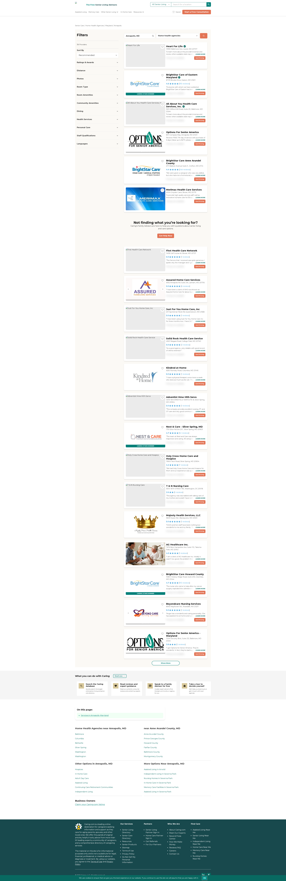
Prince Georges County (154, 739)
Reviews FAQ (175, 848)
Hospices (79, 769)
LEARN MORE (200, 54)
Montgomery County (153, 756)
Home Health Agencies (94, 26)
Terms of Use (96, 862)
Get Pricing (200, 58)
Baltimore (79, 734)
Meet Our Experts (177, 833)
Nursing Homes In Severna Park (158, 778)
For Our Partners (153, 844)
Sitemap (125, 848)
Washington (80, 752)
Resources (126, 841)
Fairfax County (150, 747)
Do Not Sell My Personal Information (128, 859)
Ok (204, 878)
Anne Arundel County (154, 734)
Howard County (151, 743)
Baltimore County (152, 752)
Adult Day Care (82, 778)
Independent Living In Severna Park (160, 774)
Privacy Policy (128, 854)
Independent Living (84, 792)
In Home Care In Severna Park (157, 783)
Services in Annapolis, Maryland (95, 715)
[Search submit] (203, 35)
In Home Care (81, 774)
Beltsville (79, 743)
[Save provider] (162, 47)
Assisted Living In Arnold (154, 769)
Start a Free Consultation (197, 12)
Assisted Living (81, 783)
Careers (172, 851)
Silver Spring (80, 747)
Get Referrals (152, 841)
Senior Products (129, 844)
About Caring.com (177, 830)
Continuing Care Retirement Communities (94, 787)
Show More (165, 663)
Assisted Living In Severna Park (157, 792)
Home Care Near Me (202, 847)
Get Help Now (165, 236)
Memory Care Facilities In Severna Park (161, 787)
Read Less (118, 676)
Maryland (109, 26)
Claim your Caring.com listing (90, 804)
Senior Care (79, 26)
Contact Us (174, 854)
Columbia (79, 739)
